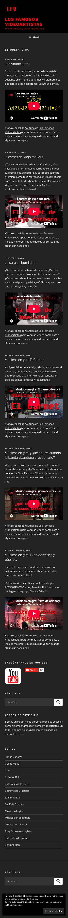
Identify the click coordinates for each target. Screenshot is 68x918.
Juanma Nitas (12, 797)
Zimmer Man (12, 844)
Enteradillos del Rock (17, 784)
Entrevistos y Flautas (17, 790)
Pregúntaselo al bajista (18, 831)
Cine (7, 770)
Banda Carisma (13, 756)
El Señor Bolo (12, 777)
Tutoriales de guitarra (17, 838)
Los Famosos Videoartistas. (34, 379)
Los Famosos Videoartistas (24, 22)
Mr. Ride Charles (14, 804)
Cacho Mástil (12, 763)
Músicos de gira (14, 811)
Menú (36, 37)
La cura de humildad (20, 263)
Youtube (30, 127)
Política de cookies (13, 905)
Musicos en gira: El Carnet (24, 360)
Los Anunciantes (17, 64)
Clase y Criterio (39, 591)
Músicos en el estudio (17, 817)
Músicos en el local (16, 824)
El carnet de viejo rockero (24, 157)
